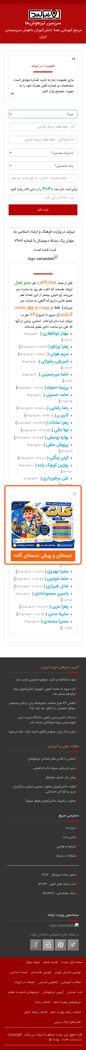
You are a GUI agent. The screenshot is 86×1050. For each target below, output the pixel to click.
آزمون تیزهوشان (53, 992)
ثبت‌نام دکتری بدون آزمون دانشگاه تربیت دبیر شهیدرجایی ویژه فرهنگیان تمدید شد (47, 720)
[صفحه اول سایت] (44, 14)
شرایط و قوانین (66, 846)
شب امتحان (74, 992)
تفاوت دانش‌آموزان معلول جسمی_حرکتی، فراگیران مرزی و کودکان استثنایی (44, 789)
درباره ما (71, 828)
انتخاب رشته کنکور (35, 1012)
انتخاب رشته (42, 1002)
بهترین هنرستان (41, 972)
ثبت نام (43, 210)
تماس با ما (69, 837)
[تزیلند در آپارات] (60, 950)
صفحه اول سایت (71, 962)
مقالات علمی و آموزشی (63, 746)
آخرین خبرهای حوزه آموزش (60, 667)
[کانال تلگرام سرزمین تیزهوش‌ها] (73, 950)
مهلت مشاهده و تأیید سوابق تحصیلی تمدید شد (46, 679)
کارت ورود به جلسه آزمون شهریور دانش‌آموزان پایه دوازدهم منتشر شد (44, 692)
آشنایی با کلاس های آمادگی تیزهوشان (52, 758)
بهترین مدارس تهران (67, 972)
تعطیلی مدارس (48, 982)
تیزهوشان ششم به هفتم (23, 992)
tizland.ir (75, 1040)
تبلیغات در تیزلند (66, 855)
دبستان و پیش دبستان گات (43, 556)
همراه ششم (50, 962)
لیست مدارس (18, 972)
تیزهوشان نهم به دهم (67, 1002)
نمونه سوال (33, 962)
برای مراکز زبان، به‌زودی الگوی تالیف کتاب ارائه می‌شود (42, 731)
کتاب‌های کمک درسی (67, 1022)
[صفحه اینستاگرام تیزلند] (48, 950)
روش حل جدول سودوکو (61, 777)
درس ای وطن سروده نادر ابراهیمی (54, 768)
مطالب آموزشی (71, 982)
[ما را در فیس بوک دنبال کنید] (36, 950)
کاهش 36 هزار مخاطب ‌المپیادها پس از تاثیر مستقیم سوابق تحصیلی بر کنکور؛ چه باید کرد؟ (42, 706)
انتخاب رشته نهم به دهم (66, 1012)
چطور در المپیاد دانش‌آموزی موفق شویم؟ (50, 801)
